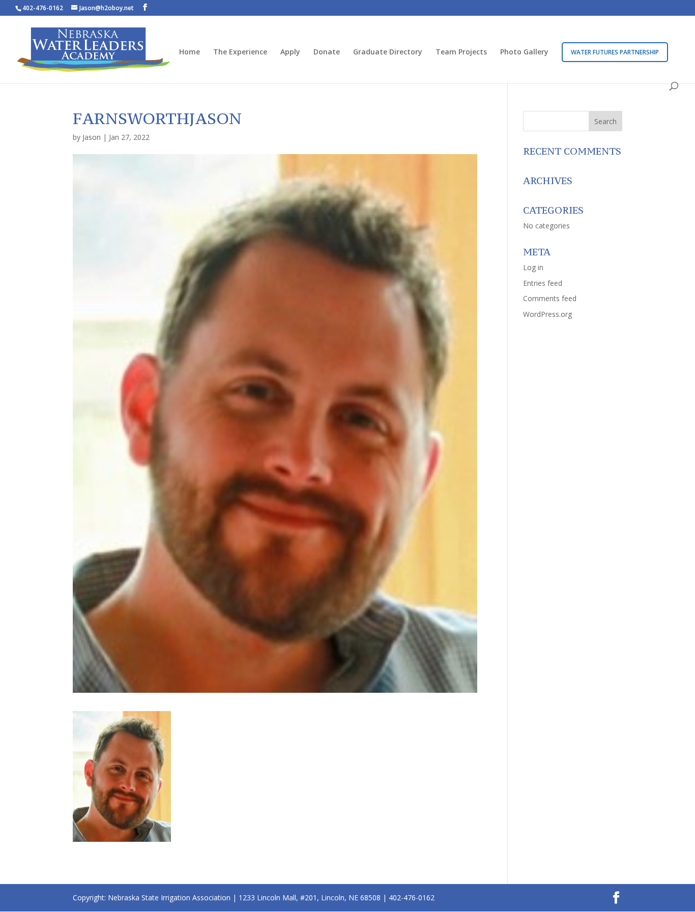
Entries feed (542, 283)
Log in (533, 267)
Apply (290, 52)
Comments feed (549, 298)
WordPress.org (547, 314)
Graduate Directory (387, 52)
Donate (326, 52)
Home (189, 52)
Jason (91, 137)
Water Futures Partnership (615, 52)
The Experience (240, 52)
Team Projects (461, 52)
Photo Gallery (524, 52)
